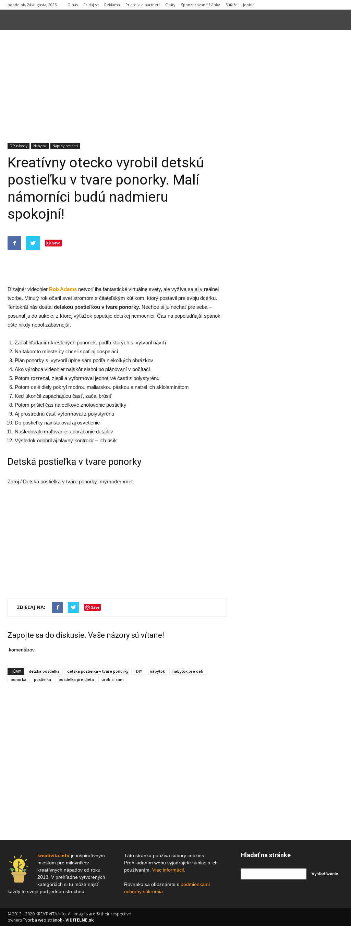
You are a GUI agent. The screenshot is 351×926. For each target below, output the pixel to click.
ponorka (18, 679)
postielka (42, 679)
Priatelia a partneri (142, 4)
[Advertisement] (175, 81)
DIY (139, 671)
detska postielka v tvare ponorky (98, 671)
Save (56, 242)
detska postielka (44, 671)
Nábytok (40, 145)
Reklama (112, 4)
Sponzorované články (200, 4)
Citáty (170, 4)
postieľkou (87, 307)
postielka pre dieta (76, 679)
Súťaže (232, 4)
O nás (73, 4)
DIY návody (18, 145)
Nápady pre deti (65, 145)
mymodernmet (116, 481)
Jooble (249, 4)
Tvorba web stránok (42, 920)
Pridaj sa (91, 4)
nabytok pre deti (187, 671)
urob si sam (112, 679)
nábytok (157, 671)
